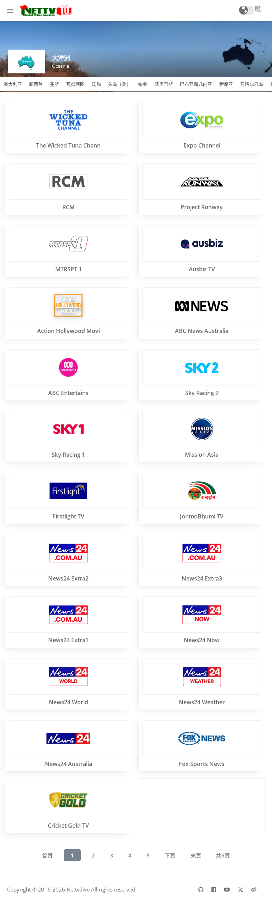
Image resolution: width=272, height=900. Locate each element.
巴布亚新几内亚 (196, 84)
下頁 (170, 855)
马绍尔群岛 (251, 84)
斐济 (54, 84)
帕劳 (142, 84)
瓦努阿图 (75, 84)
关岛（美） (119, 84)
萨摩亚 (226, 84)
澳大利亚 (13, 84)
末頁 (196, 855)
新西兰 (36, 84)
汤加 (96, 84)
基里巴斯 (163, 84)
